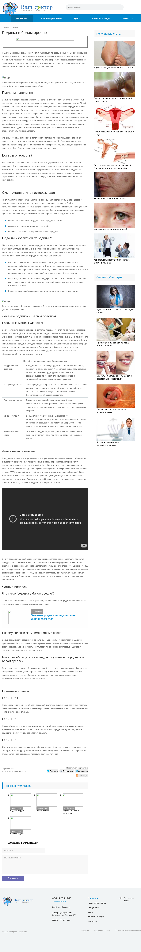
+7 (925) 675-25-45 (61, 898)
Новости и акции (101, 18)
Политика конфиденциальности (128, 930)
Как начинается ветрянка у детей (110, 229)
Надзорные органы (102, 930)
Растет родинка (43, 811)
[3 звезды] (8, 771)
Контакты (128, 18)
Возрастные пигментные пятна (110, 198)
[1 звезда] (3, 771)
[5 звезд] (12, 771)
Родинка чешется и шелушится (71, 812)
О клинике (21, 18)
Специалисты (94, 907)
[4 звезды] (10, 771)
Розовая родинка (17, 834)
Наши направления (51, 18)
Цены (77, 18)
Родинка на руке (17, 811)
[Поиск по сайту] (120, 7)
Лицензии (85, 930)
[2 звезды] (5, 771)
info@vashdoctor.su (61, 907)
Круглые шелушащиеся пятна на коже (113, 67)
